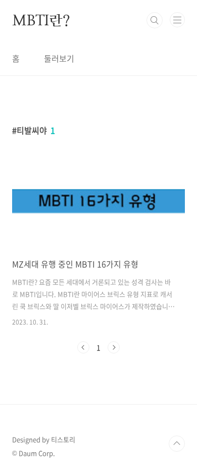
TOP (177, 443)
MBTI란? (41, 20)
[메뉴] (177, 19)
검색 (154, 20)
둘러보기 (59, 58)
